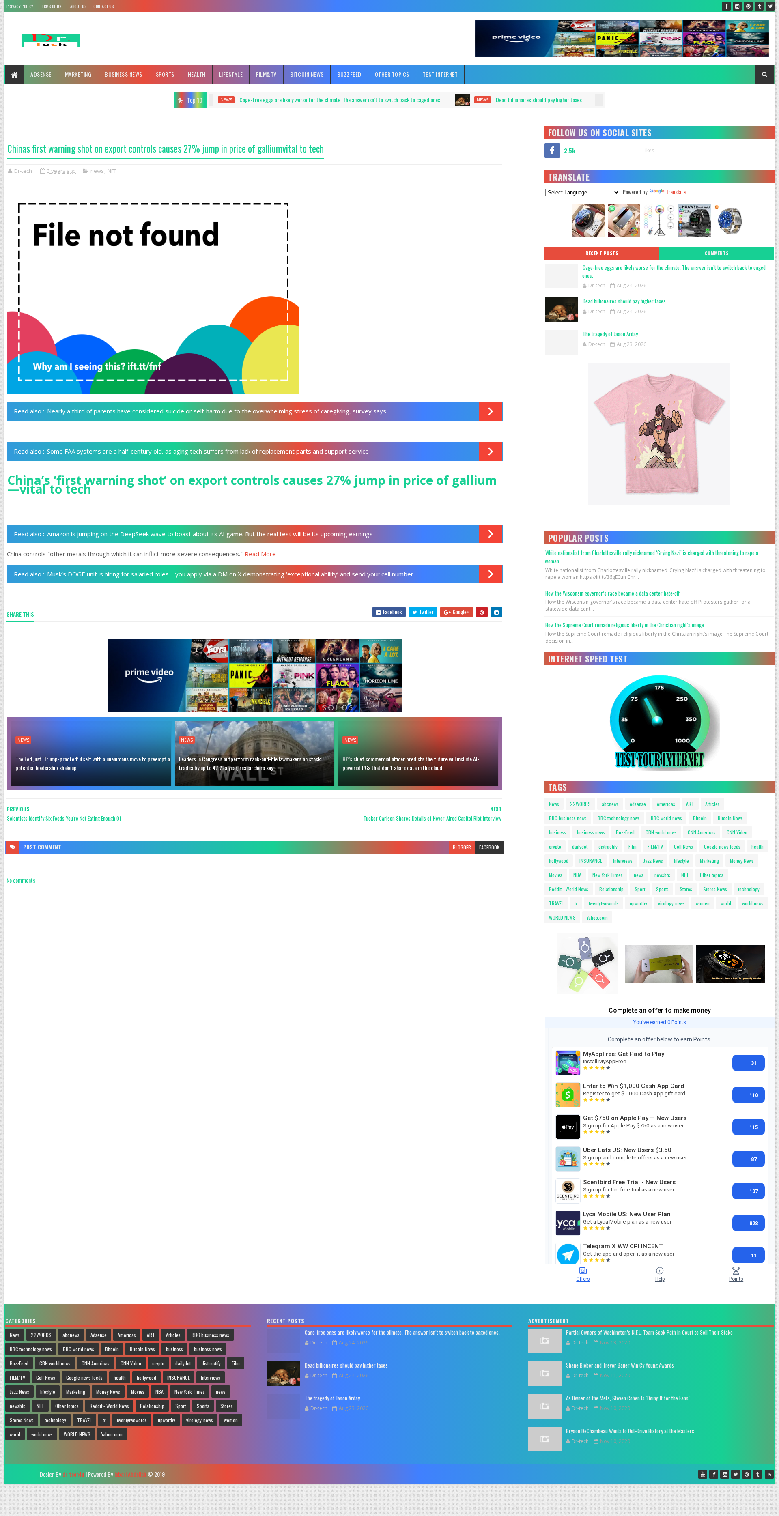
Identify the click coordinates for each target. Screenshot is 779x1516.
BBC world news (666, 818)
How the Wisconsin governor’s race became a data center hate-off (612, 593)
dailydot (579, 846)
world (726, 903)
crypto (555, 846)
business (557, 832)
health (757, 846)
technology (749, 889)
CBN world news (661, 832)
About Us (78, 6)
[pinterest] (748, 6)
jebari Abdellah (130, 1474)
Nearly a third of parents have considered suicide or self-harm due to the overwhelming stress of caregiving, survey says (216, 411)
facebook (489, 847)
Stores (686, 889)
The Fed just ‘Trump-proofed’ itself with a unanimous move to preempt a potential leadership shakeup (92, 763)
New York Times (607, 874)
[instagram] (737, 6)
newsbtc (662, 874)
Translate (676, 191)
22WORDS (580, 803)
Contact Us (103, 6)
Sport (640, 889)
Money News (742, 860)
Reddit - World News (568, 889)
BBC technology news (619, 818)
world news (753, 903)
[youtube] (702, 1474)
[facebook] (726, 6)
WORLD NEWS (562, 917)
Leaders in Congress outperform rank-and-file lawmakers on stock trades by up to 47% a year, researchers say (250, 763)
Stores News (715, 889)
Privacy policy (19, 6)
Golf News (683, 846)
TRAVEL (556, 903)
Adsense (41, 74)
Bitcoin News (307, 74)
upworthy (638, 903)
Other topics (392, 74)
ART (690, 803)
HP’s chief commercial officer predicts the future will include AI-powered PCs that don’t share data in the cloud (410, 763)
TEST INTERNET (440, 74)
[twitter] (770, 6)
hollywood (558, 860)
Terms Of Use (51, 6)
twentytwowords (604, 903)
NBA (577, 874)
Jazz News (653, 860)
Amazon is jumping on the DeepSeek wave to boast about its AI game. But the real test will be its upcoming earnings (210, 534)
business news (591, 832)
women (703, 903)
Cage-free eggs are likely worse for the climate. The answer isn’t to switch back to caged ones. (674, 271)
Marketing (78, 74)
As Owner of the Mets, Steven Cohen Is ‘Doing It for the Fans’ (628, 1398)
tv (576, 903)
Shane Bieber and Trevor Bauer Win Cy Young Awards (620, 1365)
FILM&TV (266, 74)
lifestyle (681, 860)
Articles (712, 803)
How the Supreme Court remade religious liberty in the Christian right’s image (624, 625)
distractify (608, 846)
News (23, 740)
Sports (165, 74)
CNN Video (737, 832)
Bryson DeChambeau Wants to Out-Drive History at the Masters (630, 1431)
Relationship (611, 889)
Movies (555, 874)
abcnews (610, 803)
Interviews (623, 860)
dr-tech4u (73, 1474)
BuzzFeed (349, 74)
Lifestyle (231, 74)
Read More (260, 554)
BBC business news (568, 818)
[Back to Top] (769, 1474)
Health (197, 74)
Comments (717, 253)
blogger (462, 847)
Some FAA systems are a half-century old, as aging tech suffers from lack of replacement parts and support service (208, 451)
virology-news (671, 903)
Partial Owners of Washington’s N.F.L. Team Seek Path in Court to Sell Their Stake (649, 1332)
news (316, 100)
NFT (112, 170)
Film (632, 846)
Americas (666, 803)
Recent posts (601, 253)
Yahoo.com (597, 917)
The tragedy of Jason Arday (498, 99)
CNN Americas (702, 832)
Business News (123, 74)
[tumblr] (759, 6)
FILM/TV (655, 846)
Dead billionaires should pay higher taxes (372, 99)
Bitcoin (700, 818)
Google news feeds (722, 846)
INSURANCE (590, 860)
